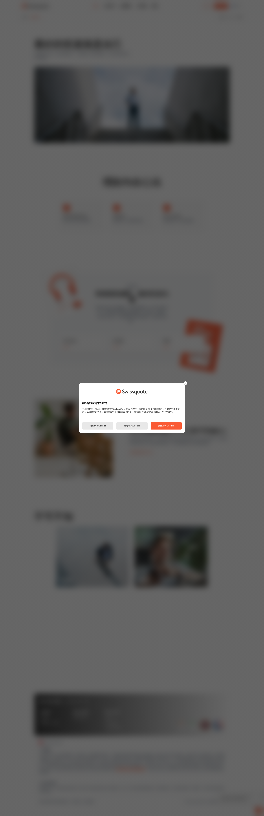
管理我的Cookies (132, 426)
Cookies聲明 (166, 412)
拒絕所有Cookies (98, 426)
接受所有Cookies (166, 426)
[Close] (185, 383)
